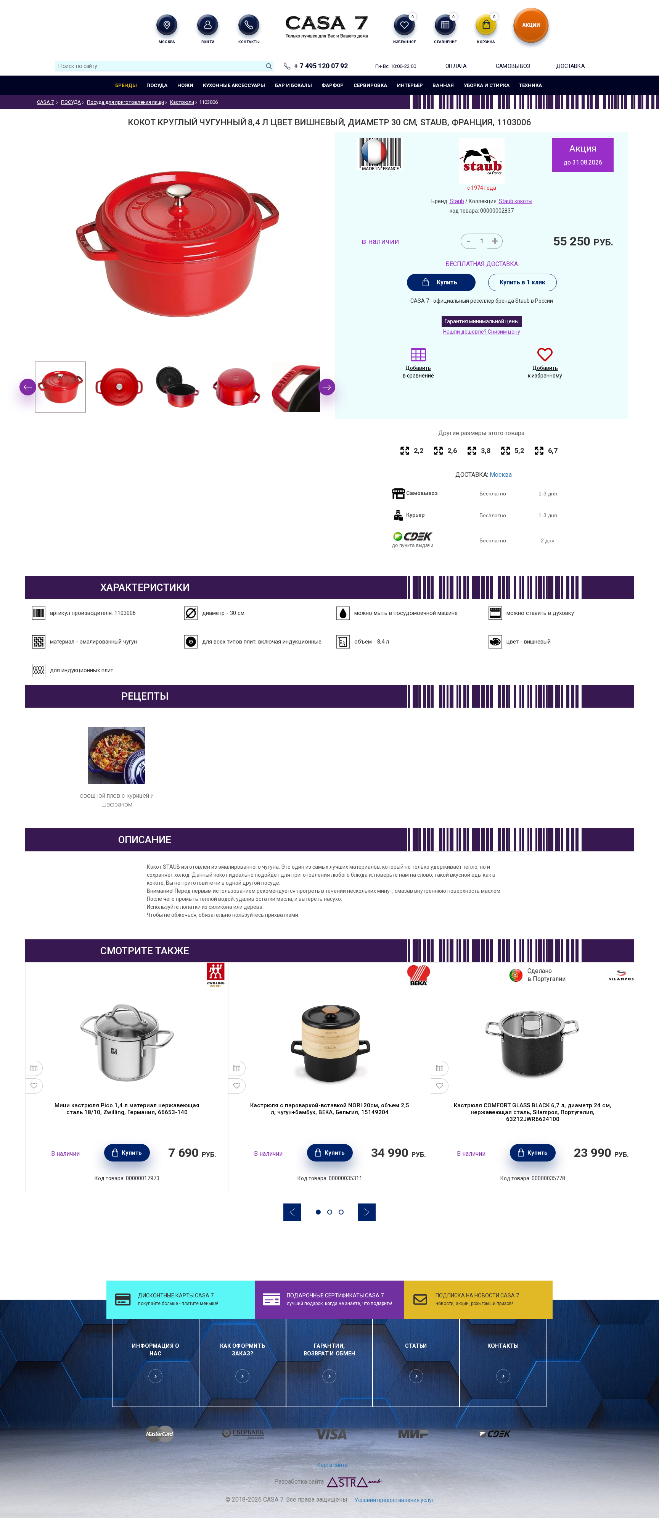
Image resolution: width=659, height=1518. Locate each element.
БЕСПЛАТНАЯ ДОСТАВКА (481, 264)
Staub (457, 201)
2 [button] (329, 1212)
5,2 (519, 451)
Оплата (456, 66)
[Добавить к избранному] (34, 1086)
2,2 (418, 451)
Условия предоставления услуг (394, 1500)
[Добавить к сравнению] (34, 1068)
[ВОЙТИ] (207, 24)
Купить (447, 282)
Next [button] (326, 387)
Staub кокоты (515, 201)
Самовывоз (513, 66)
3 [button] (341, 1212)
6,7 (553, 451)
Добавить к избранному (545, 372)
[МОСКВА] (166, 24)
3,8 (485, 451)
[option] (60, 387)
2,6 (452, 451)
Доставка (570, 66)
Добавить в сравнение (418, 372)
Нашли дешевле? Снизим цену (481, 332)
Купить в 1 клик (522, 282)
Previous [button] (27, 387)
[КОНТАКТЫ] (248, 24)
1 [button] (318, 1212)
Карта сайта (332, 1465)
